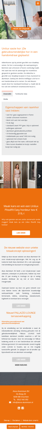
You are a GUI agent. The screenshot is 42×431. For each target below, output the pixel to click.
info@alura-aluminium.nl (23, 402)
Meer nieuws (21, 365)
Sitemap (7, 420)
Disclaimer (16, 420)
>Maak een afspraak (21, 29)
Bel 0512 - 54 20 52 (28, 427)
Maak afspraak (13, 427)
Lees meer (21, 233)
